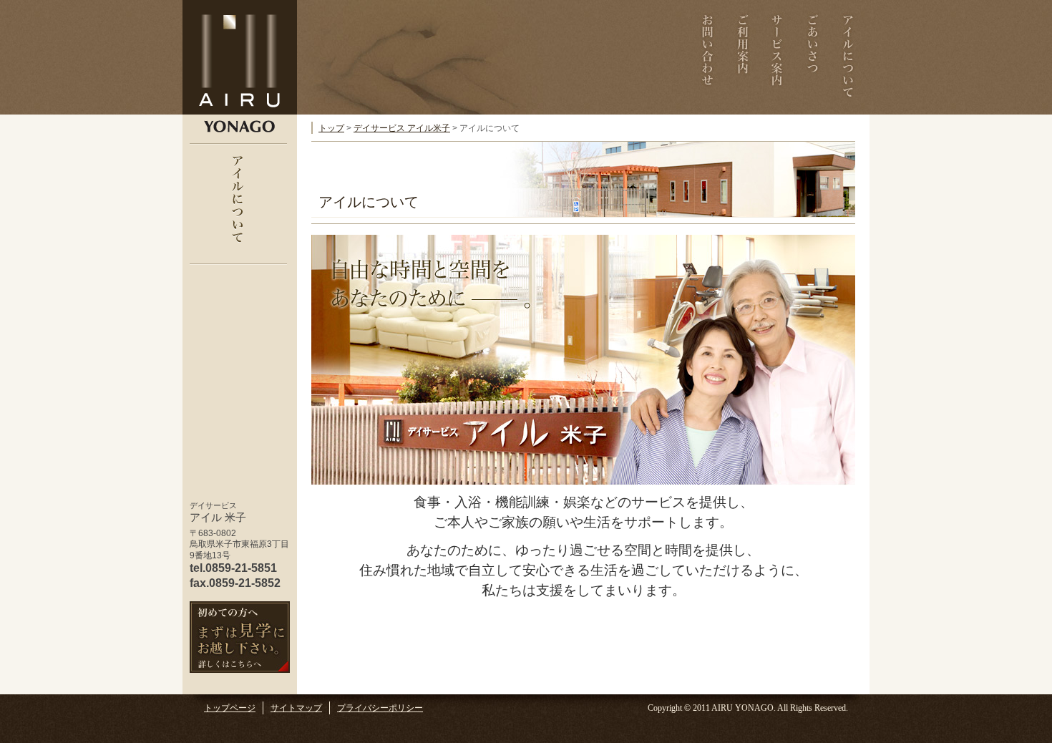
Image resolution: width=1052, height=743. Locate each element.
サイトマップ (296, 708)
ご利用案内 (742, 57)
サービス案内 (777, 57)
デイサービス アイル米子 (402, 128)
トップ (331, 128)
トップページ (229, 708)
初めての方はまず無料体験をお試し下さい (240, 637)
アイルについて (847, 57)
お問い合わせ (707, 57)
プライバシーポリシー (380, 708)
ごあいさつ (812, 57)
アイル (239, 57)
